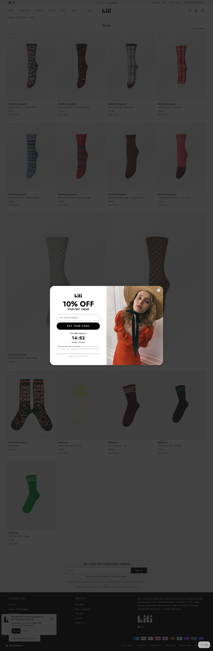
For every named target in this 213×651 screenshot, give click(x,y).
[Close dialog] (158, 290)
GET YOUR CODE (78, 326)
